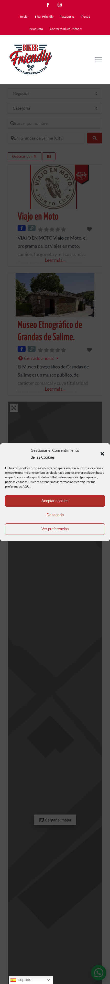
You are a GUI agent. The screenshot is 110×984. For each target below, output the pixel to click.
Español (24, 979)
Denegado (55, 515)
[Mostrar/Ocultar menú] (98, 60)
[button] (102, 453)
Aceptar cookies (55, 501)
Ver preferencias (55, 529)
